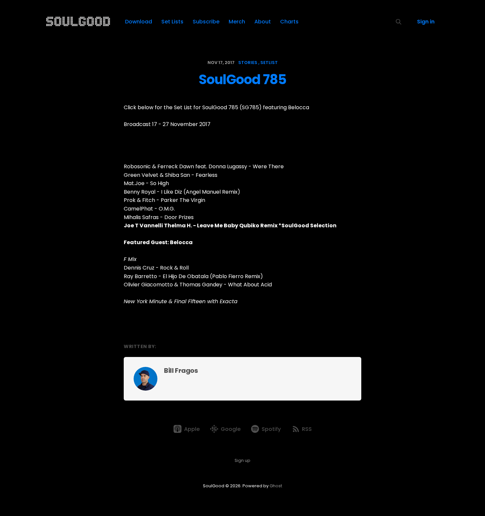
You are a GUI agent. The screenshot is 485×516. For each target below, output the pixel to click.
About (262, 21)
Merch (237, 21)
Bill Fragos (181, 370)
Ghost (276, 486)
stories (247, 62)
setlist (269, 62)
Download (138, 21)
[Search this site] (399, 22)
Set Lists (172, 21)
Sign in (426, 21)
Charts (289, 21)
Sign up (242, 460)
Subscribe (206, 21)
